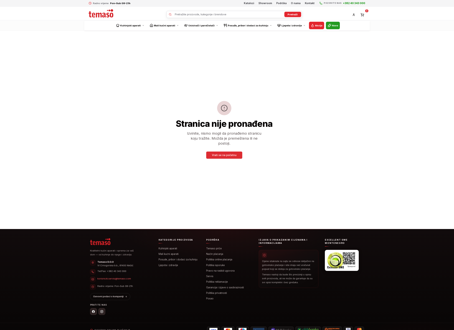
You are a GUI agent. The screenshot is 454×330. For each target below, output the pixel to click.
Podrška (281, 3)
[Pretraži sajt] (234, 14)
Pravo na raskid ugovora (220, 270)
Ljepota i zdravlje (168, 265)
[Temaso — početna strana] (100, 241)
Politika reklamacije (217, 281)
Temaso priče (214, 248)
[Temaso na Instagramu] (101, 311)
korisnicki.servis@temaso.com (114, 278)
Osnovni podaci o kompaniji (108, 296)
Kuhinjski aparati (168, 248)
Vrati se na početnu (224, 155)
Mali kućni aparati (169, 254)
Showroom (265, 3)
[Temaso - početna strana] (101, 13)
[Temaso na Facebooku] (93, 311)
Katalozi (249, 3)
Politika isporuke (215, 265)
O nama (296, 3)
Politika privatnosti (216, 293)
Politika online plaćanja (219, 259)
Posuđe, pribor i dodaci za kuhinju (178, 259)
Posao (210, 298)
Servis (209, 276)
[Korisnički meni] (354, 15)
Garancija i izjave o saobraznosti (225, 287)
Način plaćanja (214, 254)
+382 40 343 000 (116, 271)
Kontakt (309, 3)
